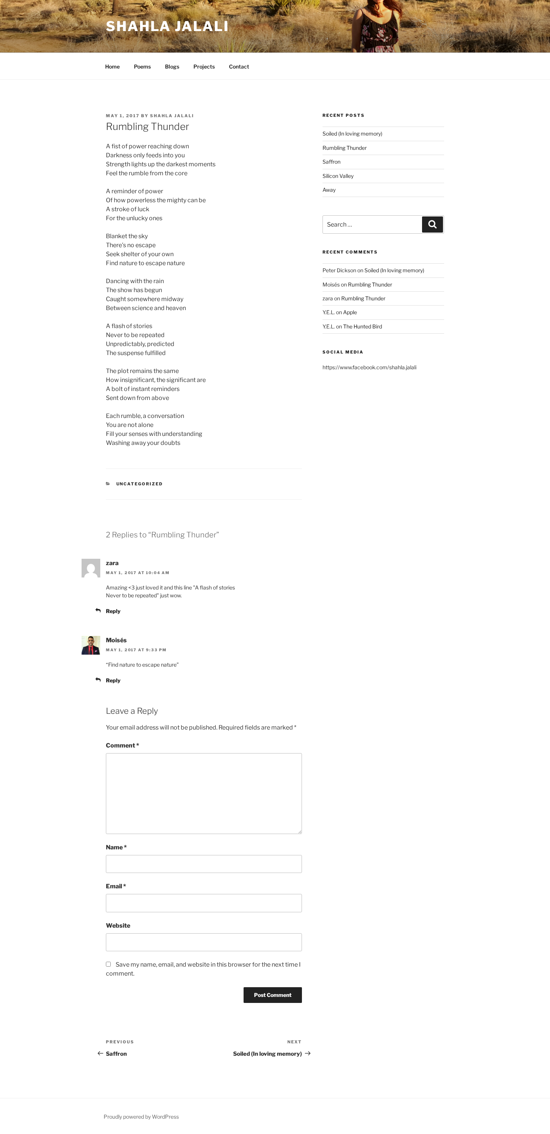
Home (112, 66)
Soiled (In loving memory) (352, 133)
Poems (142, 66)
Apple (350, 312)
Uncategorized (139, 483)
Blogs (172, 66)
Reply (113, 611)
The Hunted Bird (362, 326)
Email (116, 886)
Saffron (331, 161)
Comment (122, 745)
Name (116, 847)
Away (329, 190)
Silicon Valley (338, 176)
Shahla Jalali (167, 26)
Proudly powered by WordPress (141, 1116)
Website (118, 925)
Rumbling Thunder (345, 148)
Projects (204, 66)
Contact (239, 66)
